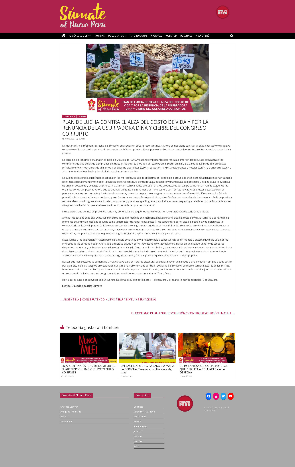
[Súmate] (63, 36)
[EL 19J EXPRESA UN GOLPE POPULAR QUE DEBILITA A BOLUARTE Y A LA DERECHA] (206, 334)
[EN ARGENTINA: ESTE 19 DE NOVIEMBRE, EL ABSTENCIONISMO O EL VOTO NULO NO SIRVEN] (88, 334)
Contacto (64, 416)
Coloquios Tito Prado (70, 411)
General (137, 421)
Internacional (138, 35)
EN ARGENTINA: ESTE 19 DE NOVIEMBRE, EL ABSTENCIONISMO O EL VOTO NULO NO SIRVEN (88, 369)
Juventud (171, 35)
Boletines (186, 35)
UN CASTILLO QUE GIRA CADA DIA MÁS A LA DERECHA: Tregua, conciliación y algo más (147, 369)
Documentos (116, 35)
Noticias (99, 35)
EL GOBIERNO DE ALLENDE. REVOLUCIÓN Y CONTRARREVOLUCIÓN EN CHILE (183, 313)
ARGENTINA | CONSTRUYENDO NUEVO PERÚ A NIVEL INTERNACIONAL (108, 299)
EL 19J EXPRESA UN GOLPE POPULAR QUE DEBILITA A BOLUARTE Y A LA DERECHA (204, 369)
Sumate (82, 138)
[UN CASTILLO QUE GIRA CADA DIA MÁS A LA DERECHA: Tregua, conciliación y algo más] (147, 334)
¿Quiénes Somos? (78, 35)
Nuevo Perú (202, 35)
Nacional (156, 35)
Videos (137, 446)
